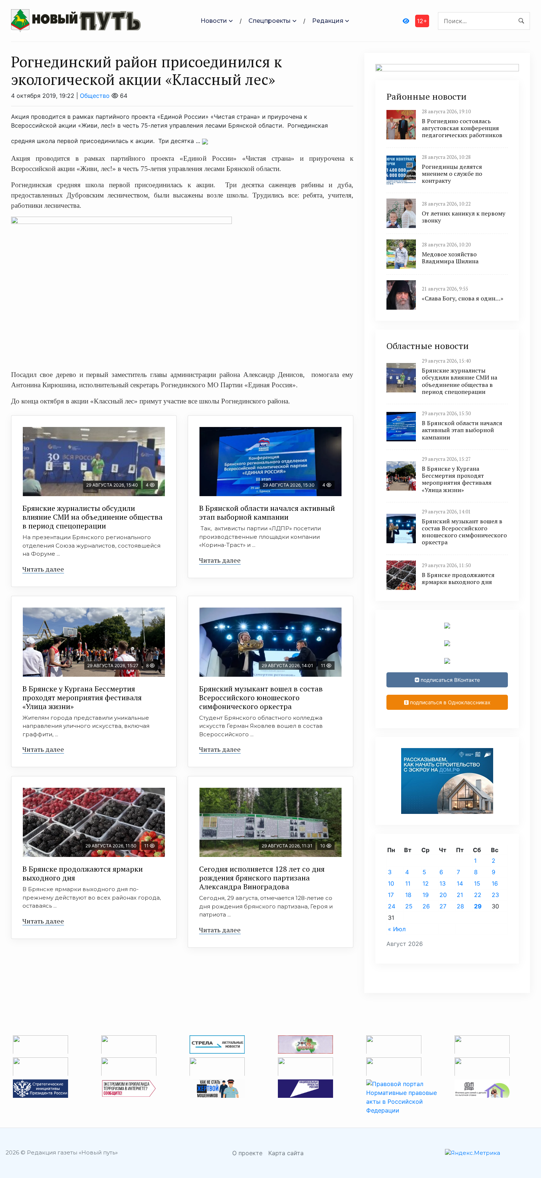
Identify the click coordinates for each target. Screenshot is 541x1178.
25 (409, 906)
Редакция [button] (327, 20)
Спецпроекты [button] (269, 20)
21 (460, 894)
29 (478, 906)
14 (460, 883)
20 (443, 894)
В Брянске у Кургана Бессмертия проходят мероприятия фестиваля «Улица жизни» (82, 697)
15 (477, 883)
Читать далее (43, 569)
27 (442, 906)
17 (391, 894)
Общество (95, 95)
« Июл (397, 929)
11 (407, 883)
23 (495, 894)
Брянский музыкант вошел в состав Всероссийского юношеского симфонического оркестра (261, 697)
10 (391, 883)
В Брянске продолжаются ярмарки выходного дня (82, 873)
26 (426, 906)
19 (425, 894)
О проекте (247, 1153)
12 (425, 883)
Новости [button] (214, 20)
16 (495, 883)
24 (391, 906)
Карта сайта (286, 1153)
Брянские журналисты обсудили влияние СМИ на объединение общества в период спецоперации (92, 517)
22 (477, 894)
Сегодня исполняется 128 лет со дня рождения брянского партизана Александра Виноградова (262, 877)
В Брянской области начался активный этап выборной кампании (267, 512)
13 (442, 883)
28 (460, 906)
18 (408, 894)
